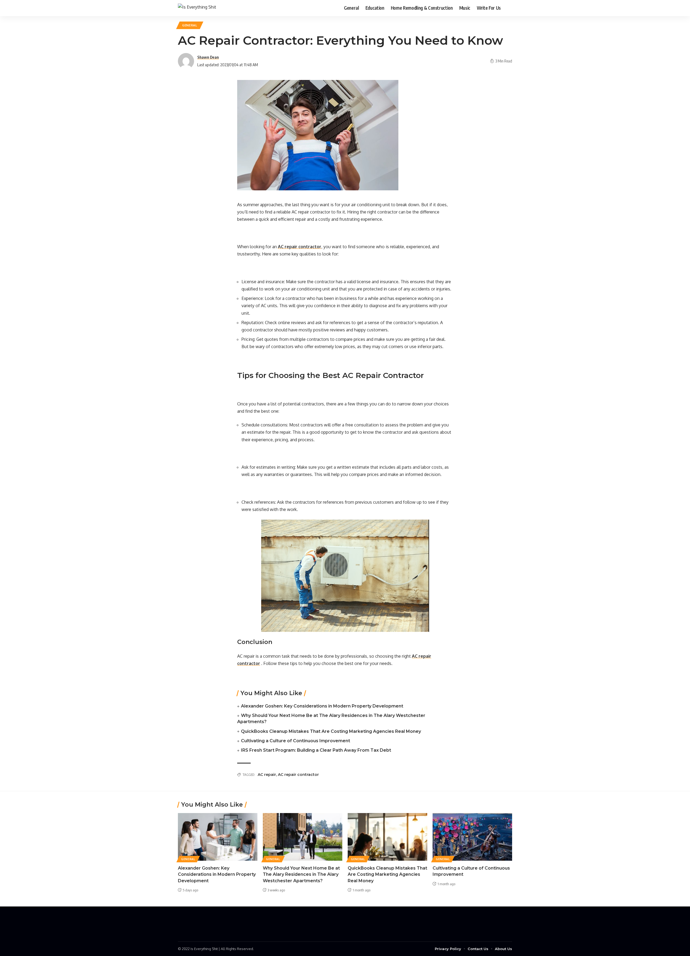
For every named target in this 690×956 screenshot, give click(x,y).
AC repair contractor (298, 774)
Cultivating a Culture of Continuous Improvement (295, 740)
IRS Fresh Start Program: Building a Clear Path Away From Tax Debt (316, 750)
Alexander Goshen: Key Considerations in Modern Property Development (322, 706)
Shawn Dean (208, 57)
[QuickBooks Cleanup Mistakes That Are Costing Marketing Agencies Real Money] (387, 837)
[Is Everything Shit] (197, 7)
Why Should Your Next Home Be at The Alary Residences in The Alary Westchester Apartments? (301, 874)
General (189, 25)
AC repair (267, 774)
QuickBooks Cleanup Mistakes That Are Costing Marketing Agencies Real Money (331, 731)
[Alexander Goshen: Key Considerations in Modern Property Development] (217, 837)
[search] (508, 8)
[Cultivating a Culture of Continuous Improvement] (472, 837)
